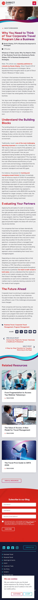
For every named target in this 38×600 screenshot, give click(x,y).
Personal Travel (8, 557)
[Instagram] (17, 548)
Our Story (7, 569)
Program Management (21, 327)
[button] (16, 331)
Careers (6, 572)
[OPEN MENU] (34, 3)
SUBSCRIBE (8, 529)
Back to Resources (11, 28)
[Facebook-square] (13, 548)
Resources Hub (8, 575)
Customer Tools (8, 566)
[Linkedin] (4, 548)
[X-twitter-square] (8, 548)
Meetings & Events (9, 560)
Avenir (5, 563)
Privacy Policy (30, 522)
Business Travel (9, 325)
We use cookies (10, 579)
